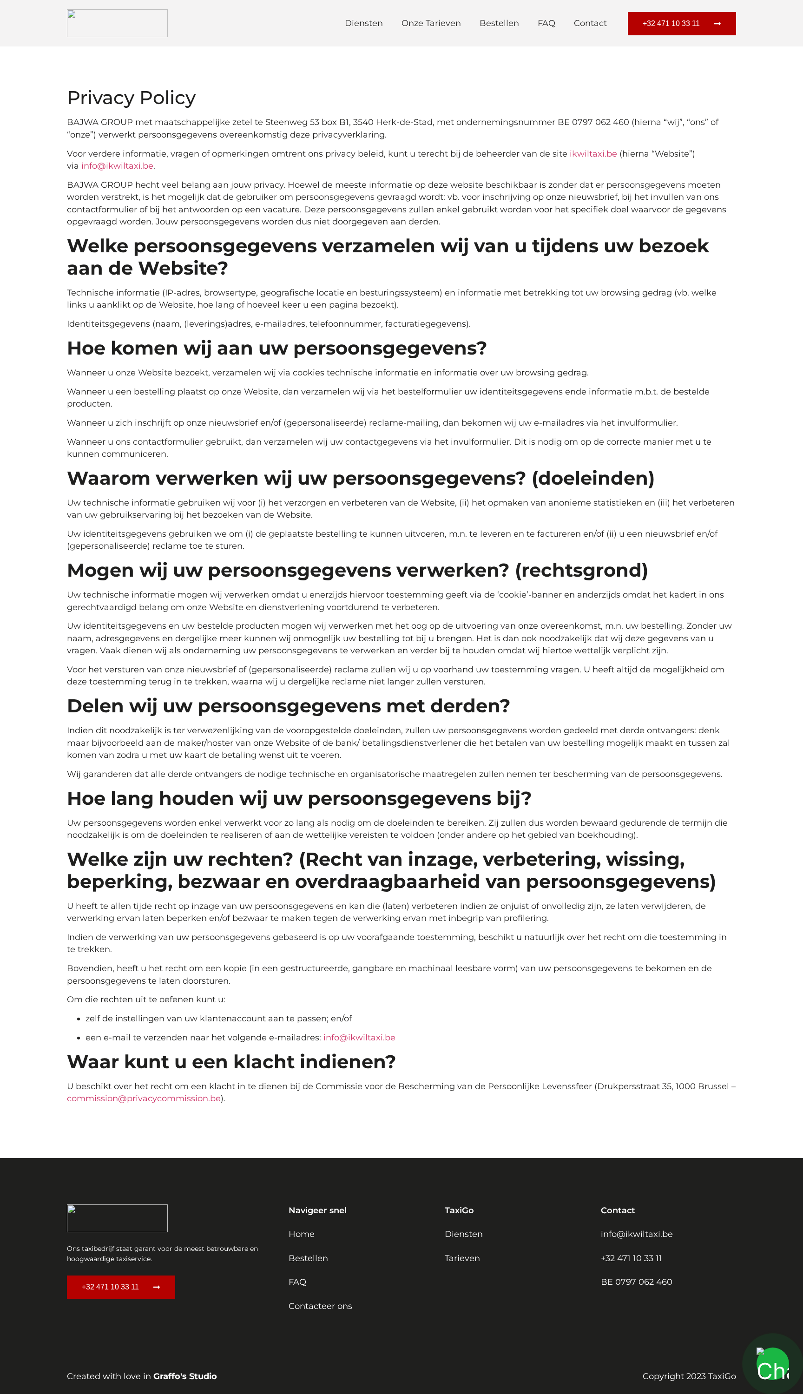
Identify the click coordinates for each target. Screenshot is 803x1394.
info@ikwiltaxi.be (117, 166)
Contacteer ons (320, 1306)
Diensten (364, 23)
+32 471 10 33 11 (631, 1258)
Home (302, 1234)
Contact (590, 23)
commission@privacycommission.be (144, 1098)
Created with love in (142, 1376)
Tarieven (462, 1258)
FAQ (546, 23)
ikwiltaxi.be (593, 153)
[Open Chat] (773, 1364)
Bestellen (499, 23)
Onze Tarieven (431, 23)
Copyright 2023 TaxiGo (689, 1376)
